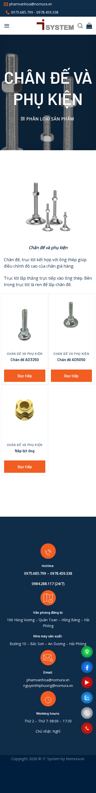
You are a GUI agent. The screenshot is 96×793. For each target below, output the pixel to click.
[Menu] (7, 26)
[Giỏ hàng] (89, 26)
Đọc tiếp (24, 375)
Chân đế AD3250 (24, 359)
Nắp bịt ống (25, 450)
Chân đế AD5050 (71, 359)
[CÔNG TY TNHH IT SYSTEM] (45, 25)
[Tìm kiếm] (80, 25)
